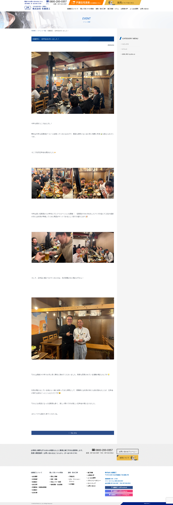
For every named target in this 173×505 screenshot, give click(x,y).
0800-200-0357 (58, 1)
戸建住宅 (71, 476)
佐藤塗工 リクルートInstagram (120, 494)
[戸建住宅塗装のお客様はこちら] (86, 2)
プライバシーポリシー (94, 480)
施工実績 (90, 472)
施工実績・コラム (113, 9)
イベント (124, 49)
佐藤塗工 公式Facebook (120, 487)
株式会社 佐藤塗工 (37, 8)
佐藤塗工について (72, 9)
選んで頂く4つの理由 (87, 9)
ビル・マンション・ (75, 480)
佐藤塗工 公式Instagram (120, 491)
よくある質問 (134, 9)
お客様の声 (124, 9)
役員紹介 (34, 482)
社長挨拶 (34, 479)
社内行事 (34, 492)
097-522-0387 (62, 4)
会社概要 (34, 476)
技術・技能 (54, 479)
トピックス (125, 44)
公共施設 (71, 484)
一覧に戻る (73, 433)
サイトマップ (92, 483)
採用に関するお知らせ (128, 54)
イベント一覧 (41, 30)
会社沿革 (34, 484)
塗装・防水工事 (101, 9)
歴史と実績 (54, 476)
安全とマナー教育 (56, 482)
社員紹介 (34, 490)
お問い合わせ (144, 9)
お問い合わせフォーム (127, 451)
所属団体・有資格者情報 (39, 487)
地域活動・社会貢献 (56, 484)
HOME (33, 30)
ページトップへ (147, 503)
